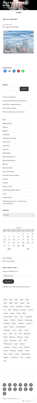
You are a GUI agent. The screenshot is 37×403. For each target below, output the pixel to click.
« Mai (9, 249)
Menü (19, 12)
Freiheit (12, 320)
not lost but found (8, 171)
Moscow (12, 337)
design (6, 313)
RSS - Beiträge (7, 258)
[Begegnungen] (4, 389)
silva (20, 347)
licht (5, 334)
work (21, 357)
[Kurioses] (10, 389)
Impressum (6, 142)
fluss (16, 316)
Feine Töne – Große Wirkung (12, 104)
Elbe (24, 313)
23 (23, 242)
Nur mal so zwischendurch (11, 175)
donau (18, 313)
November (13, 340)
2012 (16, 300)
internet (29, 323)
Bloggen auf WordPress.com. (11, 398)
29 (18, 245)
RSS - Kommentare (9, 261)
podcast (5, 179)
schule (15, 347)
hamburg (6, 323)
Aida (28, 303)
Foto (21, 316)
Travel (27, 350)
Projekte (5, 183)
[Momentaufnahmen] (25, 389)
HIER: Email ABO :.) (10, 267)
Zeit (5, 361)
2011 (10, 300)
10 (28, 236)
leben (20, 330)
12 (4, 239)
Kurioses (5, 149)
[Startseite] (4, 385)
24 (28, 242)
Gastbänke (6, 134)
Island (5, 327)
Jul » (28, 249)
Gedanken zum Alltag (9, 138)
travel (4, 194)
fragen (6, 320)
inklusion (21, 323)
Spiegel (20, 350)
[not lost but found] (15, 389)
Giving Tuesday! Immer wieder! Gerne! (15, 101)
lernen (27, 330)
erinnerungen (8, 316)
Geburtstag (28, 320)
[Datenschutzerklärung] (15, 385)
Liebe (10, 334)
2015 (5, 303)
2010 (5, 300)
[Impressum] (20, 385)
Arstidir (27, 306)
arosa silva (19, 306)
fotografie (28, 316)
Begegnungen (7, 123)
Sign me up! (8, 281)
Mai (20, 334)
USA (5, 354)
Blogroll (5, 131)
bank (9, 310)
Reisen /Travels (7, 186)
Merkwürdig (6, 153)
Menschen (27, 334)
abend (22, 303)
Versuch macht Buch (9, 97)
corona (30, 310)
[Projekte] (31, 389)
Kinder (12, 327)
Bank (4, 120)
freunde (20, 320)
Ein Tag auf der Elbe (11, 27)
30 (23, 245)
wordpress (14, 357)
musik (6, 340)
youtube (28, 357)
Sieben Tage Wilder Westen (11, 190)
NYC (20, 340)
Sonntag (13, 350)
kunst (14, 330)
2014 (27, 300)
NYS (25, 340)
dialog (12, 313)
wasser (17, 354)
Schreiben (7, 347)
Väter (10, 354)
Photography (8, 344)
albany (6, 306)
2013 (21, 300)
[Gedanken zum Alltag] (31, 385)
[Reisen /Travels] (4, 393)
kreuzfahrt (7, 330)
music (27, 337)
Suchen (5, 85)
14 (14, 239)
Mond (5, 337)
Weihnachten (26, 354)
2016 (10, 303)
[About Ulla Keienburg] (10, 385)
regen (16, 344)
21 (13, 242)
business (23, 310)
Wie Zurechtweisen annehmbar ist (14, 112)
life (16, 334)
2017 (16, 303)
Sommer (27, 347)
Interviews (6, 146)
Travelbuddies (7, 197)
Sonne (6, 350)
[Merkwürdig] (20, 389)
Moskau (5, 164)
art (4, 310)
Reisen (22, 344)
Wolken (6, 357)
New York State (7, 168)
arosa (12, 306)
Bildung (5, 127)
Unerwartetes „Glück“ (10, 108)
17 (28, 239)
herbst (14, 323)
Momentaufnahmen (9, 157)
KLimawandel (20, 327)
